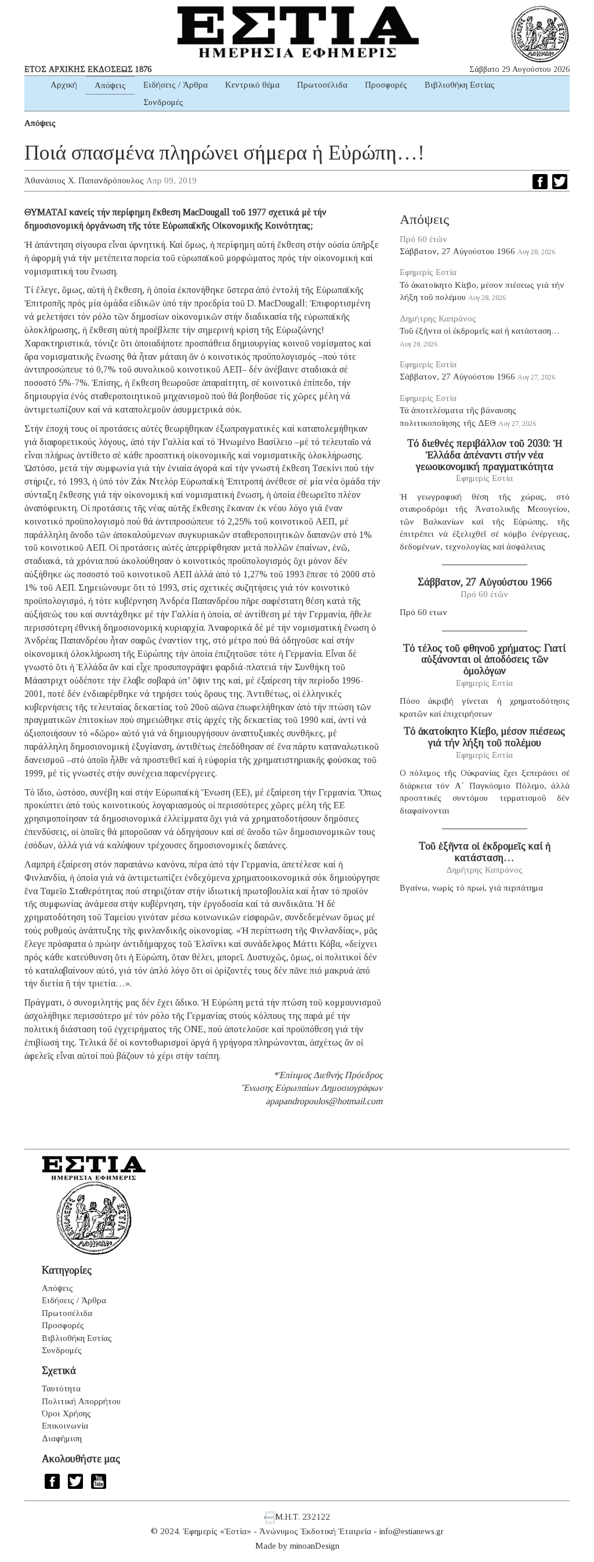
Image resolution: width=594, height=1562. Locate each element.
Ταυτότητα (61, 1388)
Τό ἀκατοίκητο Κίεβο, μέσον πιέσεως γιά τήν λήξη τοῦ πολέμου (484, 737)
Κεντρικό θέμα (252, 84)
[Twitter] (560, 181)
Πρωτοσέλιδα (322, 84)
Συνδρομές (163, 102)
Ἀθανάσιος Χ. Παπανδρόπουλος (84, 180)
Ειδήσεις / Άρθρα (175, 84)
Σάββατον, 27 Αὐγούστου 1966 (457, 251)
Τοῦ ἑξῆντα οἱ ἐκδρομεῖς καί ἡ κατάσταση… (480, 330)
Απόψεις (110, 85)
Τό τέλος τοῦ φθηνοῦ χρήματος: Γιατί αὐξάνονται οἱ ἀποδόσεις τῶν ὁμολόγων (484, 659)
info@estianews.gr (411, 1531)
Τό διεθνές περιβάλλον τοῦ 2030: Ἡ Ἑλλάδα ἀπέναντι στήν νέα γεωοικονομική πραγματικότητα (484, 454)
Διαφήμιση (62, 1438)
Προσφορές (386, 84)
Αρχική (63, 84)
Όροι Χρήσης (66, 1413)
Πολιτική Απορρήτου (81, 1401)
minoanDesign (314, 1545)
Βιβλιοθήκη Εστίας (460, 84)
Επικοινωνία (65, 1425)
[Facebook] (540, 181)
